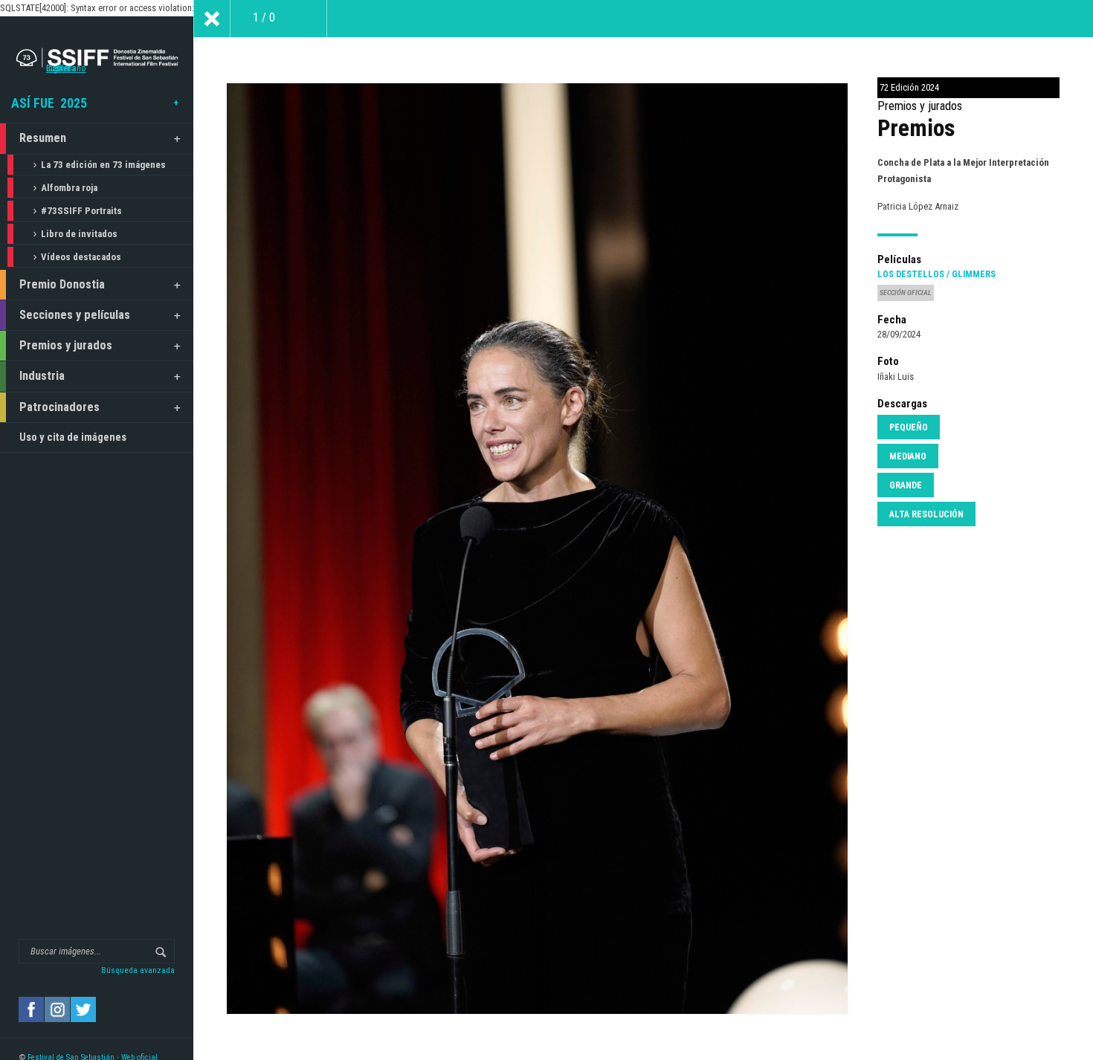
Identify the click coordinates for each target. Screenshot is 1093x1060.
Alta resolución (926, 514)
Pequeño (908, 427)
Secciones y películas (74, 315)
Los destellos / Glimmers (936, 274)
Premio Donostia (62, 284)
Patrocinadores (59, 407)
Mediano (907, 456)
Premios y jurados (65, 345)
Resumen (42, 138)
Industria (42, 376)
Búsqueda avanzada (138, 970)
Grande (905, 485)
